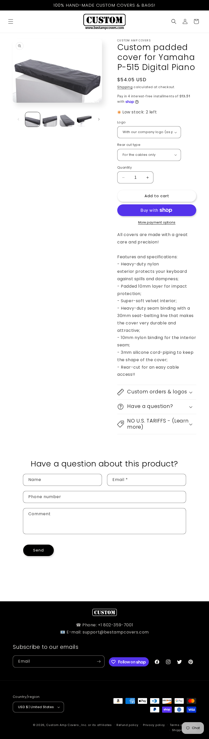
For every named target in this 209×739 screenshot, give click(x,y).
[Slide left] (18, 119)
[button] (10, 21)
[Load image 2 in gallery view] (50, 119)
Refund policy (127, 725)
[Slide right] (98, 119)
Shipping (125, 87)
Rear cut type (128, 144)
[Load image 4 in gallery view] (84, 119)
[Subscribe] (98, 661)
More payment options (157, 222)
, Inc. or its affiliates (96, 725)
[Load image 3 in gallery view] (67, 119)
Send (38, 550)
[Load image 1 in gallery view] (32, 119)
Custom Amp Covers (62, 725)
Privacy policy (154, 725)
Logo (121, 122)
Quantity (124, 167)
